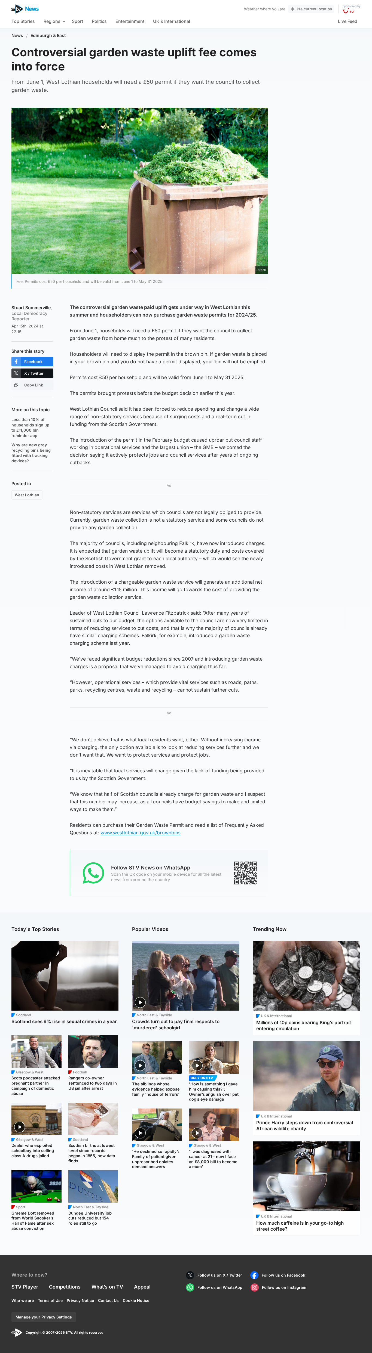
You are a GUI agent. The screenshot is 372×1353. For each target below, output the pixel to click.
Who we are (22, 1300)
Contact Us (108, 1300)
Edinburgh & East (48, 35)
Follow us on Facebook (283, 1275)
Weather (251, 9)
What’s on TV (107, 1287)
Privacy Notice (80, 1300)
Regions (52, 21)
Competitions (65, 1287)
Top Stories (23, 21)
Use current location (313, 9)
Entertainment (129, 21)
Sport (77, 21)
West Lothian (27, 495)
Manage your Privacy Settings (44, 1317)
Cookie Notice (136, 1300)
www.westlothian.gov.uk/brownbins (140, 832)
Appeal (142, 1287)
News (17, 35)
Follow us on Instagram (284, 1287)
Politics (99, 21)
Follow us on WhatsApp (219, 1287)
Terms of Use (50, 1300)
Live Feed (347, 21)
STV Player (24, 1287)
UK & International (171, 21)
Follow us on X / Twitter (219, 1275)
